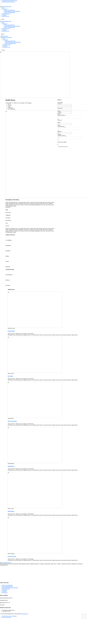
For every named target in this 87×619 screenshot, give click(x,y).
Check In (60, 103)
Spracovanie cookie (6, 617)
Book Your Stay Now (63, 146)
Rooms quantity (61, 115)
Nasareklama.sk (24, 613)
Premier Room (11, 331)
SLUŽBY (4, 591)
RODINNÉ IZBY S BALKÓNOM (10, 587)
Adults (59, 122)
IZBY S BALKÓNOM (7, 585)
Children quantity (61, 135)
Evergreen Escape (12, 556)
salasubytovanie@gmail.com (8, 1)
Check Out (60, 108)
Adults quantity (61, 126)
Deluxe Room (11, 511)
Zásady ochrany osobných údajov (9, 616)
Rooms (59, 111)
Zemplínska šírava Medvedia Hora (9, 0)
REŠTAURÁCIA (6, 589)
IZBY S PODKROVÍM (7, 586)
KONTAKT (5, 592)
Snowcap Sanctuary (12, 421)
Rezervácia (4, 590)
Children (59, 131)
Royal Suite (10, 376)
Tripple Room (11, 466)
